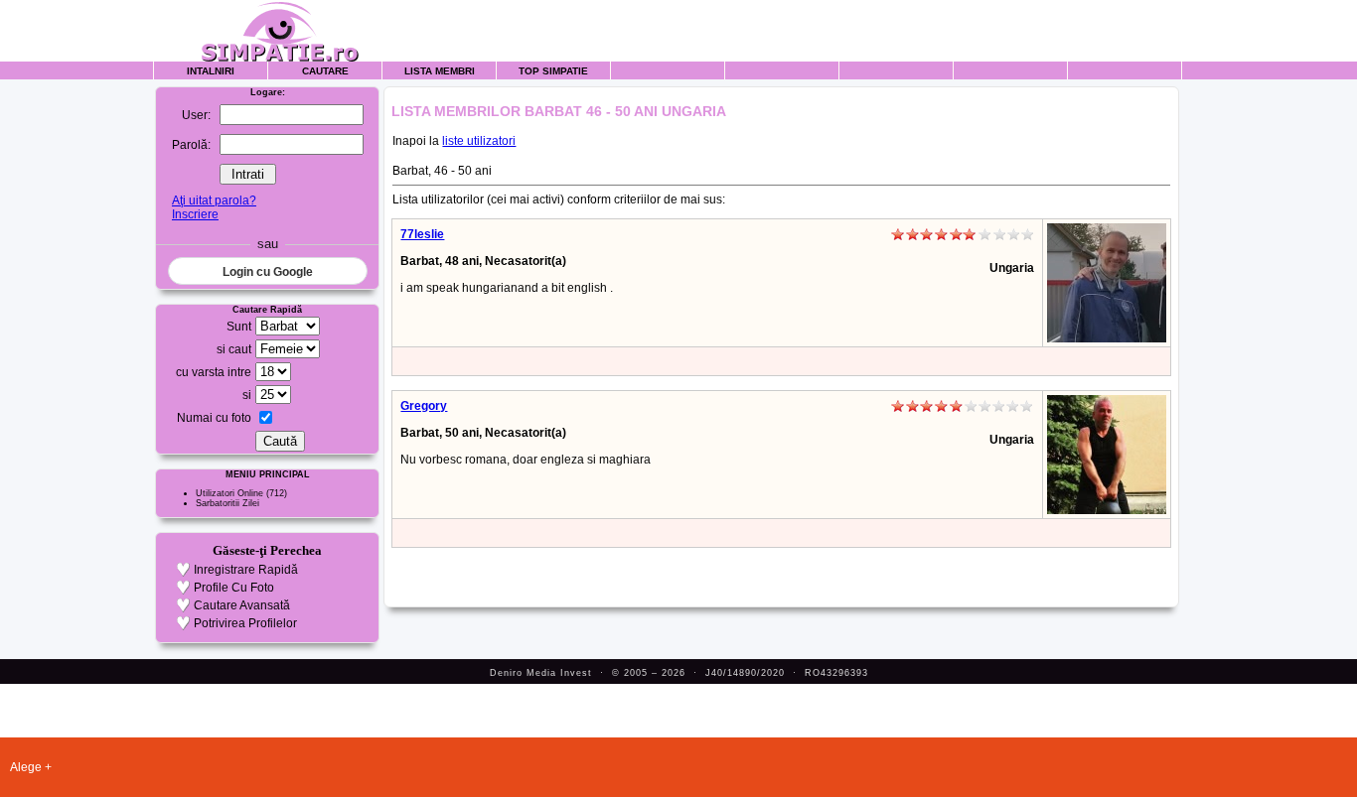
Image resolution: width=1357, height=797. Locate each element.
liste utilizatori (479, 141)
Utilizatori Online (229, 493)
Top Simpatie (553, 71)
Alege (26, 767)
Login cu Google (268, 272)
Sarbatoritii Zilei (227, 503)
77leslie (422, 234)
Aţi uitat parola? (214, 200)
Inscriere (195, 214)
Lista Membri (439, 71)
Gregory (423, 406)
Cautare (325, 71)
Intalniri (210, 71)
